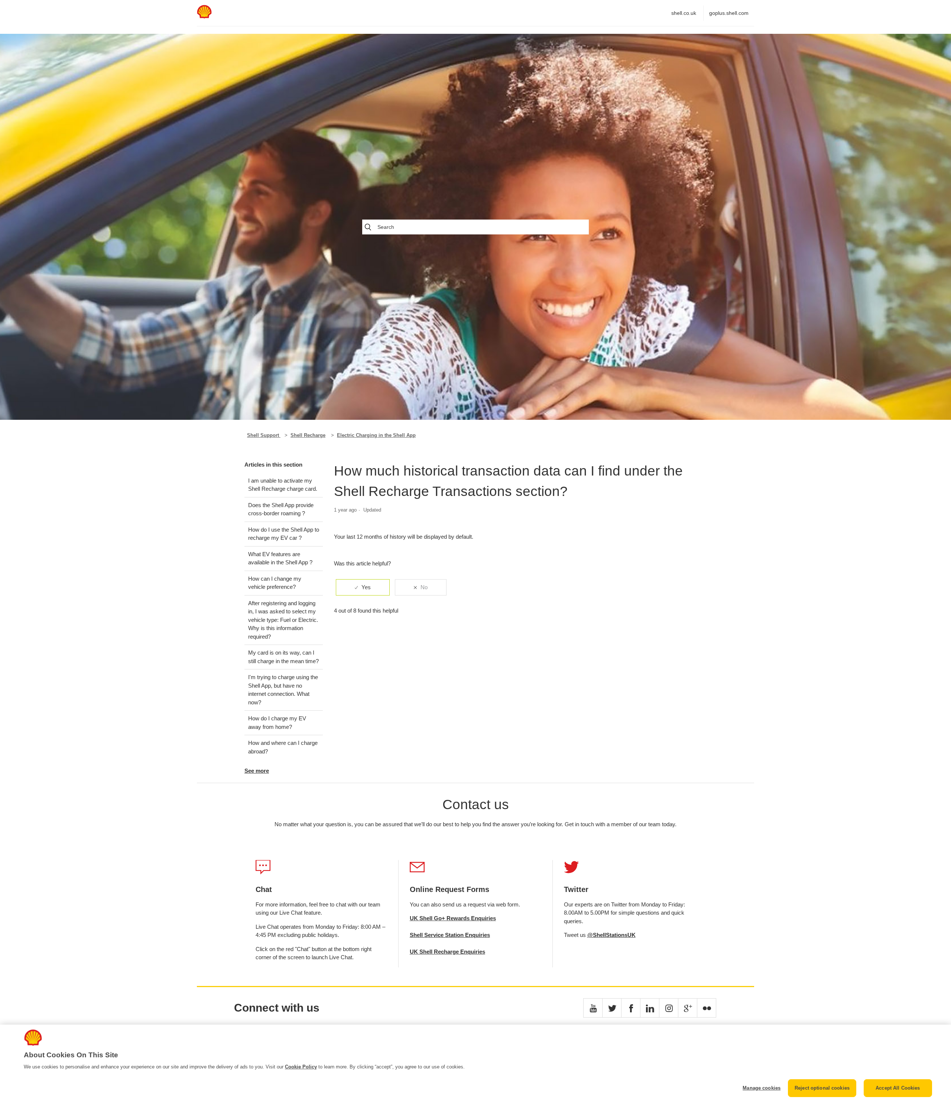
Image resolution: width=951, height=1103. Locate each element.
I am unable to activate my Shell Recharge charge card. (282, 484)
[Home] (204, 16)
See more (256, 771)
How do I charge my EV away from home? (277, 722)
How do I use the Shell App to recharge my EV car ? (283, 533)
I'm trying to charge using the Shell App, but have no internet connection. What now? (283, 689)
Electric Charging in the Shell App (376, 435)
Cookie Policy (301, 1067)
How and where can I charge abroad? (283, 747)
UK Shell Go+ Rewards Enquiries (453, 918)
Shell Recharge (308, 435)
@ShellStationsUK (611, 935)
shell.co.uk (683, 13)
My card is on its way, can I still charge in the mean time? (283, 656)
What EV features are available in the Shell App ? (280, 558)
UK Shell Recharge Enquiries (447, 951)
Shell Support (263, 435)
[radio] (363, 587)
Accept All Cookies (898, 1088)
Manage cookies (761, 1088)
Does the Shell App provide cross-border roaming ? (281, 509)
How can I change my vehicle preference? (274, 582)
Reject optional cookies (822, 1088)
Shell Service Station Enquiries (450, 935)
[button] (593, 1008)
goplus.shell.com (729, 13)
